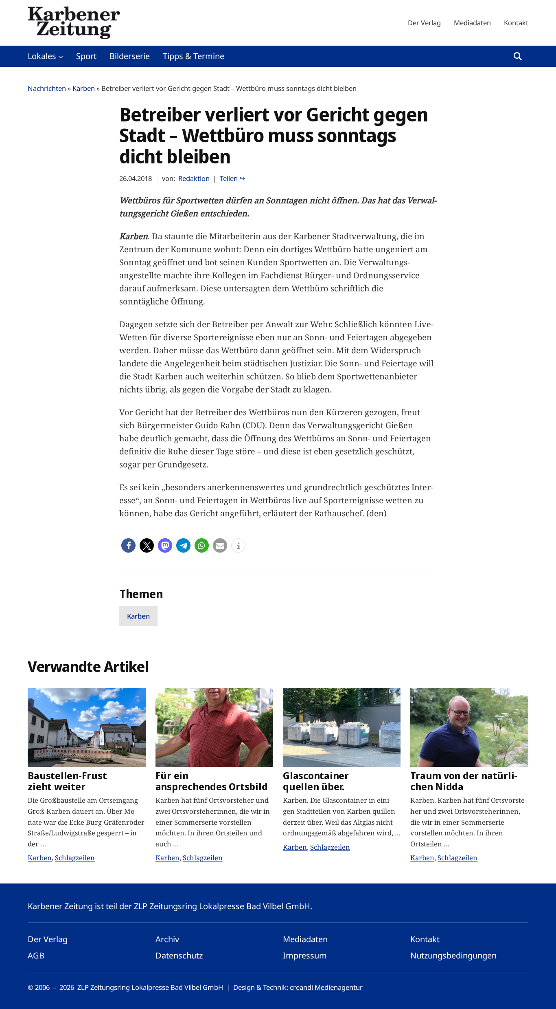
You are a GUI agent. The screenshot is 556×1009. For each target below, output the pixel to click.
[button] (128, 545)
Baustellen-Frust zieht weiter (67, 781)
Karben (83, 88)
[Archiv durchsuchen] (517, 56)
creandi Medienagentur (326, 987)
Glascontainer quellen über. (316, 781)
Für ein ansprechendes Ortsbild (211, 781)
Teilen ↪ (232, 178)
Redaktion (194, 178)
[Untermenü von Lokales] (60, 56)
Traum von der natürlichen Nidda (463, 781)
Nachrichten (47, 88)
